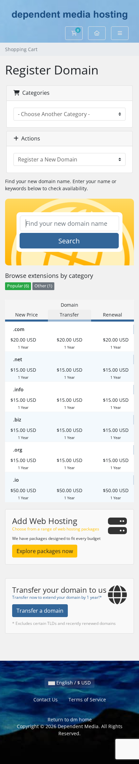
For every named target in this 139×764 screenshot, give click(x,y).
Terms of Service (87, 699)
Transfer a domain (40, 610)
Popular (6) (18, 286)
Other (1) (43, 286)
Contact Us (45, 699)
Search (69, 240)
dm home (81, 719)
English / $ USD (73, 682)
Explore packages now (45, 551)
